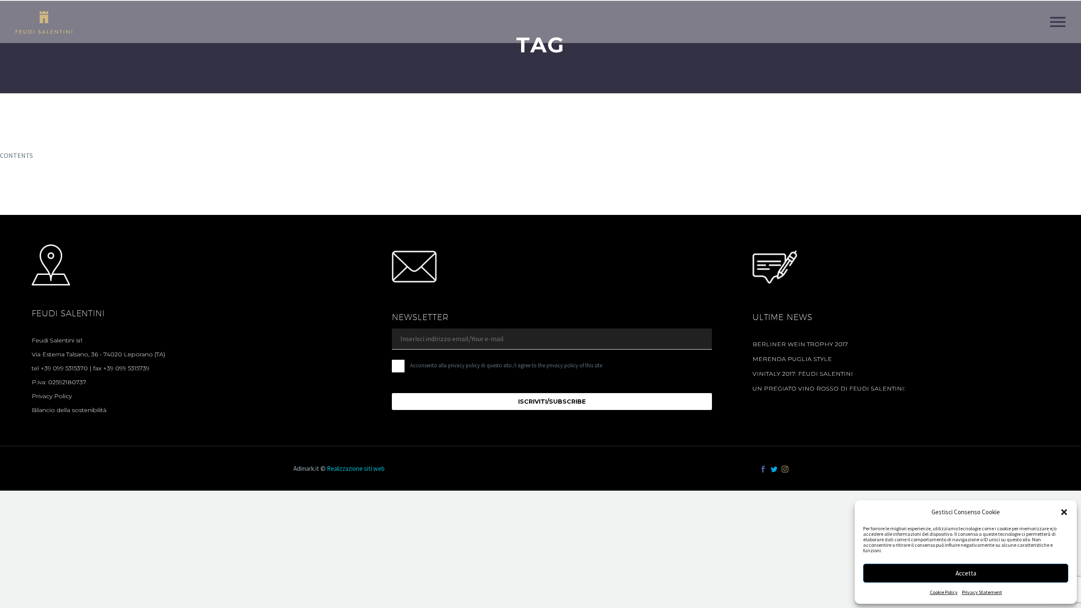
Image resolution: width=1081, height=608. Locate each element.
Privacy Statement (982, 592)
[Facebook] (763, 469)
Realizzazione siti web (356, 468)
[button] (1064, 512)
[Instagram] (785, 469)
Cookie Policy (944, 592)
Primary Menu (1057, 22)
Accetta (966, 573)
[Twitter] (774, 469)
